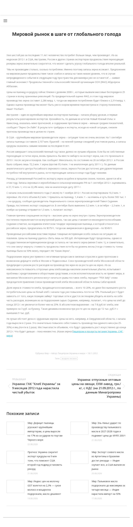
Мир (47, 353)
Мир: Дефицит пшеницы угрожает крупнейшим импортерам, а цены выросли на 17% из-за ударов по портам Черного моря (45, 431)
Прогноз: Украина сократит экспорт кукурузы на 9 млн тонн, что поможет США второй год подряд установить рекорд (45, 460)
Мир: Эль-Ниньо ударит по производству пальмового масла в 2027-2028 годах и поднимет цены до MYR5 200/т (109, 429)
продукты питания (69, 358)
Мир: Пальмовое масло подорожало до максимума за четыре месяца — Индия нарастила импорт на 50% (108, 487)
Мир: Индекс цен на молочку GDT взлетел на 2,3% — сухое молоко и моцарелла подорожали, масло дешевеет (44, 487)
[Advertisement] (59, 7)
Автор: (68, 353)
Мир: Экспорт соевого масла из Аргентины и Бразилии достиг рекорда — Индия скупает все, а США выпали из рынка (108, 460)
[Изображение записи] (15, 428)
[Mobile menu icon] (5, 21)
